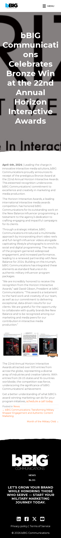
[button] (18, 519)
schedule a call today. (39, 401)
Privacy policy (19, 526)
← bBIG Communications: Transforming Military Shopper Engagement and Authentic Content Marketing (28, 413)
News (16, 406)
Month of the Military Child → (43, 421)
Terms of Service (40, 526)
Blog (32, 480)
